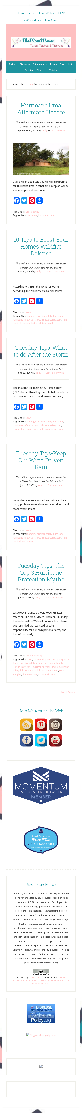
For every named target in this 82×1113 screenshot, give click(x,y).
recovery (36, 429)
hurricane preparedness (45, 667)
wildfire (33, 323)
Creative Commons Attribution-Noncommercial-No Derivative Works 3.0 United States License (41, 980)
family (59, 663)
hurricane (32, 215)
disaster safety (44, 316)
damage (31, 316)
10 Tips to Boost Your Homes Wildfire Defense (41, 246)
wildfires (42, 323)
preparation (19, 429)
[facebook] (26, 746)
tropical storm (20, 323)
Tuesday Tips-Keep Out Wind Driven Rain (41, 460)
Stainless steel (30, 674)
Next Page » (68, 692)
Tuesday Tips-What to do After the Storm (41, 351)
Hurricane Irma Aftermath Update (41, 109)
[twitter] (41, 746)
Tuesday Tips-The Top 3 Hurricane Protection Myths (41, 572)
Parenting (37, 655)
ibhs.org (24, 670)
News (28, 312)
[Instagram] (55, 731)
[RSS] (26, 731)
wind (50, 323)
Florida (16, 667)
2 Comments (58, 130)
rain (65, 319)
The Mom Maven (41, 42)
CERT (29, 659)
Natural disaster (38, 670)
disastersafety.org (45, 663)
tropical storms (46, 674)
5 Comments (55, 485)
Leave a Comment (55, 271)
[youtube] (55, 746)
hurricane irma (46, 215)
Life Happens (32, 211)
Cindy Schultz (34, 977)
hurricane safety (21, 319)
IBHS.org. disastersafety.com (46, 319)
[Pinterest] (41, 731)
